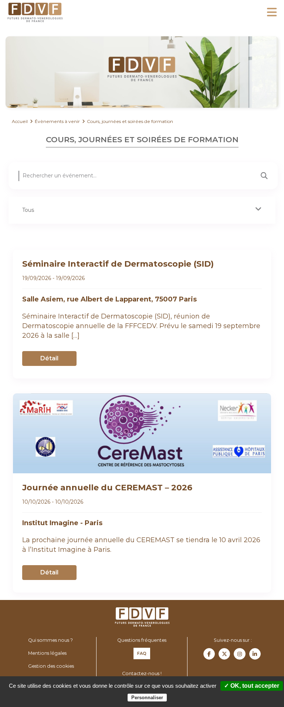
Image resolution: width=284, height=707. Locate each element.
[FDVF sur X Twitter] (224, 654)
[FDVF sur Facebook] (209, 654)
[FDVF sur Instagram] (239, 654)
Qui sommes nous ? (50, 640)
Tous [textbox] (28, 210)
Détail (49, 358)
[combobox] (142, 210)
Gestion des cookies (51, 666)
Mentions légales (47, 653)
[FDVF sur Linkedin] (255, 654)
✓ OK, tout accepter (251, 686)
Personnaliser (147, 697)
